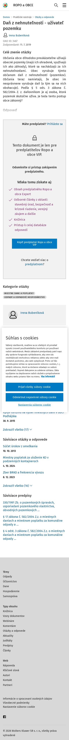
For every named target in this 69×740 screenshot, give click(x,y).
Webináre (8, 621)
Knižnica (8, 611)
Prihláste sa (55, 124)
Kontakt (7, 680)
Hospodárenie (11, 591)
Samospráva (10, 596)
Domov (6, 17)
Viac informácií (48, 376)
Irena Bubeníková (19, 35)
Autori (6, 675)
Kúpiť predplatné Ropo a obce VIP (34, 243)
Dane (6, 586)
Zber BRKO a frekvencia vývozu (23, 472)
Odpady (7, 576)
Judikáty (7, 640)
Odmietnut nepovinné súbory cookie (34, 397)
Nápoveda (9, 665)
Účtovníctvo (10, 581)
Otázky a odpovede (44, 17)
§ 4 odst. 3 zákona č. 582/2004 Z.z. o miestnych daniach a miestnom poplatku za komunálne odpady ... (34, 534)
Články (7, 650)
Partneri (7, 685)
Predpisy (8, 645)
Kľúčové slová (11, 670)
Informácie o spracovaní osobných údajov (27, 698)
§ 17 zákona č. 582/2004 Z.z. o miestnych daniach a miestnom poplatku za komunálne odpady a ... (33, 520)
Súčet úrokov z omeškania (20, 446)
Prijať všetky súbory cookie (34, 387)
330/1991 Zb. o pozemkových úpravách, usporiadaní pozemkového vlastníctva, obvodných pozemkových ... (29, 506)
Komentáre (9, 626)
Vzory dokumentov (13, 616)
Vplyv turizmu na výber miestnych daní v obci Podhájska (33, 414)
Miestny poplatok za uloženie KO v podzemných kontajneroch (26, 459)
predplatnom (34, 264)
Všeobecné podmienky (16, 702)
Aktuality (8, 635)
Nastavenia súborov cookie (34, 404)
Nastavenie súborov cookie (19, 706)
